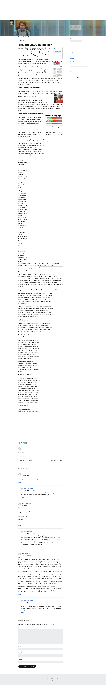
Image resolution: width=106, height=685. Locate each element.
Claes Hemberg (27, 449)
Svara (19, 482)
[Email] (26, 443)
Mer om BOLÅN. (23, 405)
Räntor (71, 68)
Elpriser (71, 52)
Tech (71, 71)
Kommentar (21, 627)
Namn (20, 646)
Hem (19, 36)
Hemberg (21, 3)
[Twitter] (24, 443)
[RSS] (53, 681)
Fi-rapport (24, 52)
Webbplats (21, 659)
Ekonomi (22, 452)
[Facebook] (19, 443)
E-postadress (22, 653)
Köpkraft (72, 61)
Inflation (72, 58)
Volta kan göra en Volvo (26, 460)
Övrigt (71, 65)
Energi (71, 55)
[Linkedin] (21, 443)
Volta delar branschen (56, 460)
